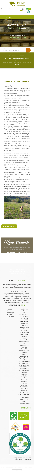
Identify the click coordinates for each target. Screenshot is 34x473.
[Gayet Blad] (17, 4)
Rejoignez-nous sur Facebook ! (22, 458)
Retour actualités (9, 226)
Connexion (11, 9)
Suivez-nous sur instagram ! (23, 459)
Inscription (4, 9)
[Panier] (23, 8)
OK (28, 50)
